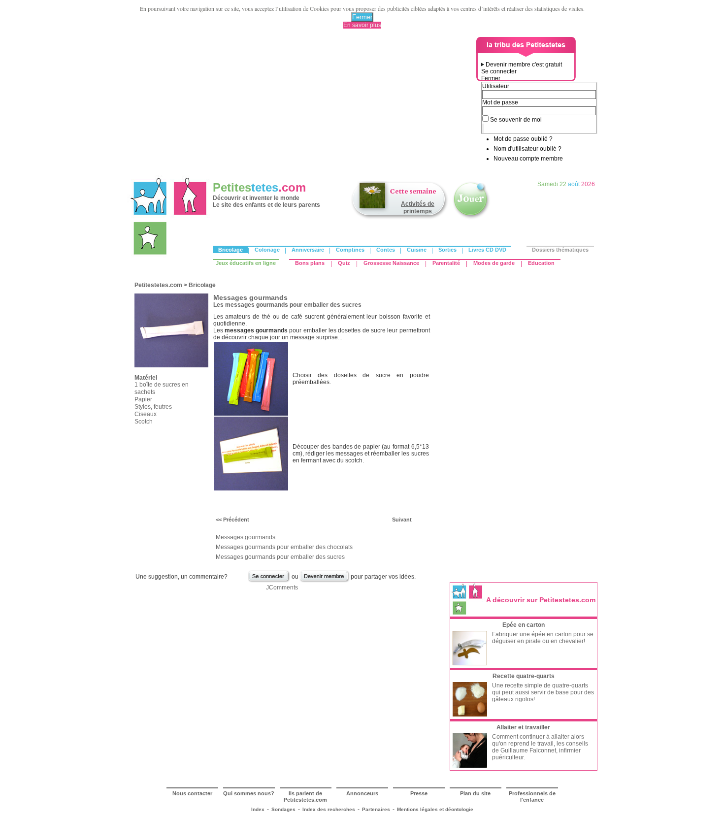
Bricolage (230, 250)
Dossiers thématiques (560, 250)
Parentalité (446, 263)
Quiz (344, 263)
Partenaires (376, 809)
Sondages (283, 809)
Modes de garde (494, 263)
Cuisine (417, 250)
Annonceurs (362, 793)
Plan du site (475, 793)
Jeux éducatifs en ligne (246, 263)
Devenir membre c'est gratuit (524, 64)
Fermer (362, 17)
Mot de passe (500, 102)
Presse (419, 793)
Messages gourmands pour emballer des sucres (280, 557)
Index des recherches (328, 809)
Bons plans (310, 263)
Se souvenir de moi (516, 119)
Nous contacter (192, 793)
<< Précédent (232, 519)
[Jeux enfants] (471, 218)
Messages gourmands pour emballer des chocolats (284, 547)
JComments (282, 587)
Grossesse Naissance (391, 263)
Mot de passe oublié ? (523, 138)
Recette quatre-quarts (524, 676)
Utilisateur (495, 86)
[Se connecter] (269, 581)
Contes (385, 250)
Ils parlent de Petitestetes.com (305, 796)
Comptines (350, 250)
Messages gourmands (245, 537)
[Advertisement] (303, 106)
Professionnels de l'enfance (532, 796)
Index (257, 809)
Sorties (447, 250)
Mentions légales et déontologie (435, 809)
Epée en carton (523, 624)
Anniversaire (308, 250)
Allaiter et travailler (523, 727)
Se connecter (499, 71)
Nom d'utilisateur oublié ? (527, 148)
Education (541, 263)
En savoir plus (362, 25)
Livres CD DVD (487, 250)
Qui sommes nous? (248, 793)
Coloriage (267, 250)
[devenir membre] (324, 581)
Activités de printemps (417, 207)
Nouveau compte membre (528, 158)
